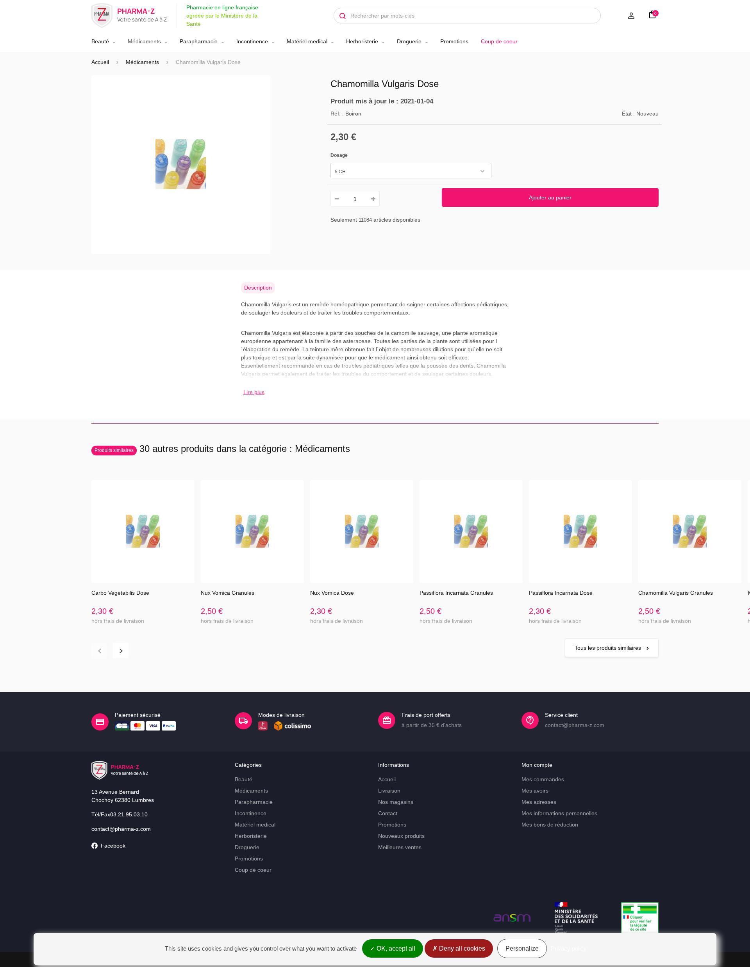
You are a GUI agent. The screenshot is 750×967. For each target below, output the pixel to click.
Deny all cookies (461, 948)
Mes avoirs (534, 790)
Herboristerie (362, 41)
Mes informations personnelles (559, 813)
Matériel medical (307, 41)
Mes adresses (538, 802)
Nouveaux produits (401, 836)
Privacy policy (569, 948)
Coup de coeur (499, 41)
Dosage (339, 155)
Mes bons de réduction (549, 824)
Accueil (100, 62)
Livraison (389, 790)
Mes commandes (542, 779)
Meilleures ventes (399, 847)
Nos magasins (395, 802)
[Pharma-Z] (129, 15)
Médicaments (144, 41)
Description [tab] (258, 287)
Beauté (100, 41)
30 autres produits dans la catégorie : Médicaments (222, 448)
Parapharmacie (199, 41)
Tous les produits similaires (609, 648)
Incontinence (252, 41)
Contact (387, 813)
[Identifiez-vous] (621, 15)
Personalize (522, 948)
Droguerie (409, 41)
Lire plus (253, 392)
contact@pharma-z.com (121, 829)
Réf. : (337, 113)
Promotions (454, 41)
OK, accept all (395, 948)
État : (628, 113)
